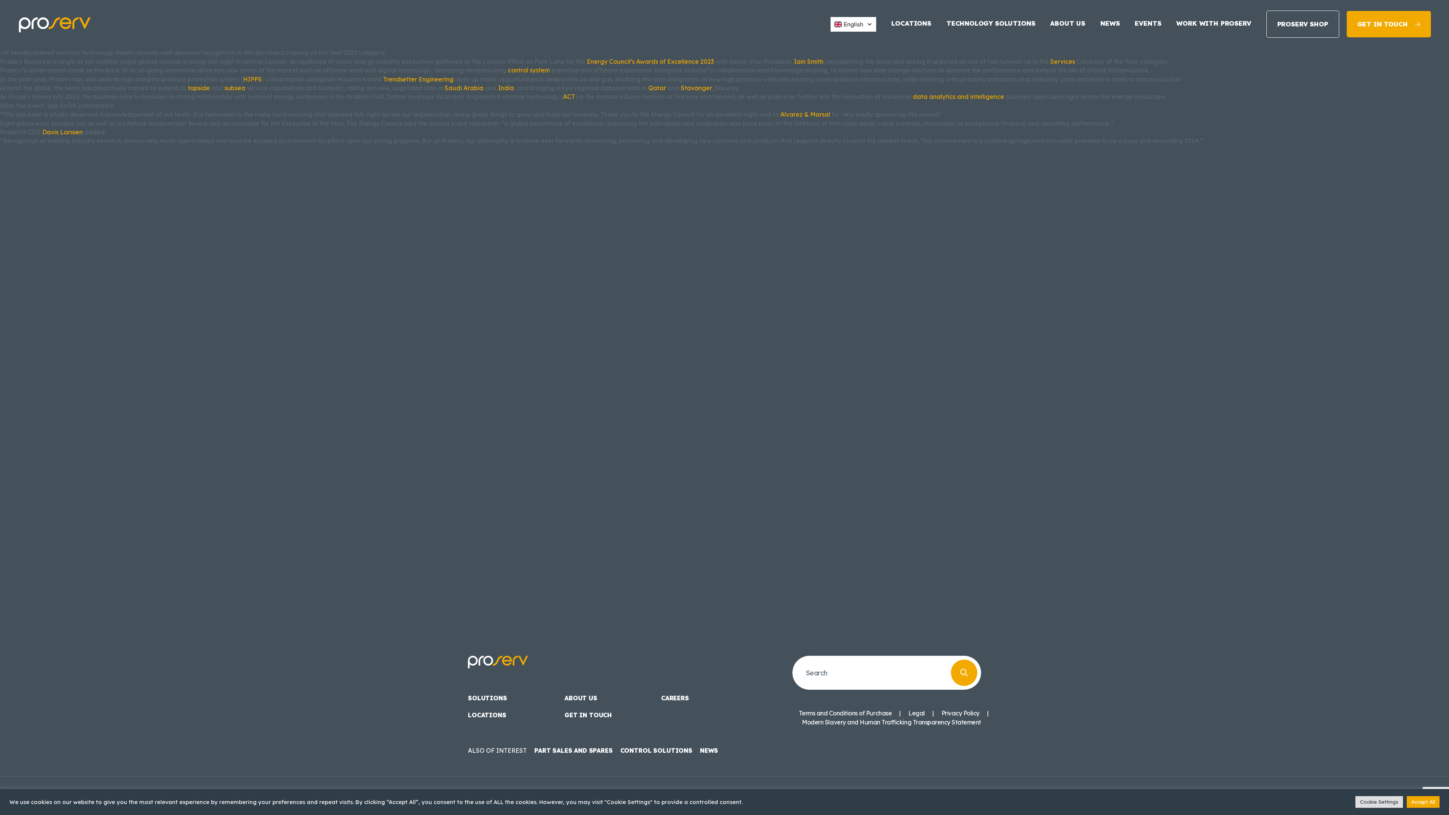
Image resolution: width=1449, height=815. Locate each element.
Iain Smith (808, 61)
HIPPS (252, 79)
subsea (235, 88)
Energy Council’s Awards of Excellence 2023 (650, 61)
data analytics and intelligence (958, 96)
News (1110, 23)
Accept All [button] (1423, 802)
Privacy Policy (960, 713)
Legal (916, 713)
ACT (569, 96)
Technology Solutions (990, 23)
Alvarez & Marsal (805, 114)
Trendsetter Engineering (418, 79)
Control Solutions (656, 750)
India (506, 88)
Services (1062, 61)
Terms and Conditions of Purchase (845, 713)
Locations (911, 23)
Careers (675, 698)
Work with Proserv (1213, 23)
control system (529, 70)
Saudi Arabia (464, 88)
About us (1067, 23)
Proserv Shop (1302, 24)
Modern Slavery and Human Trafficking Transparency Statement (891, 722)
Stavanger (696, 88)
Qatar (657, 88)
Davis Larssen (62, 132)
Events (1148, 23)
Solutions (487, 698)
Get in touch (1382, 24)
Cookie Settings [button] (1379, 802)
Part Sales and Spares (573, 750)
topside (199, 88)
